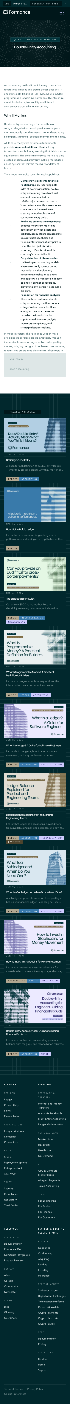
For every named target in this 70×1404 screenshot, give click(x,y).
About (7, 1275)
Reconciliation (12, 1116)
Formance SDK (12, 1249)
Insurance (43, 1275)
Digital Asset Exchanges (52, 1296)
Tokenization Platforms (51, 1301)
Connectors (11, 1142)
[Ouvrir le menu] (62, 12)
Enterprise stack (13, 1168)
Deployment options (15, 1162)
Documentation (13, 1243)
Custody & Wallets (48, 1307)
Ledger (8, 1099)
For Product (45, 1206)
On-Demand (45, 1155)
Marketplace (45, 1139)
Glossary (9, 1312)
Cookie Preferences (15, 1393)
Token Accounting (48, 1186)
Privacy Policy (35, 1389)
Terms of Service (13, 1389)
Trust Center (11, 1205)
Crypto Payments (48, 1312)
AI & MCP (9, 1173)
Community (11, 1286)
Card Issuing (45, 1253)
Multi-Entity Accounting (52, 1118)
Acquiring (43, 1259)
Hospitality (44, 1144)
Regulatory (10, 1199)
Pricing (42, 1344)
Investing (43, 1270)
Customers (10, 1317)
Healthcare (44, 1150)
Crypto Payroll (46, 1323)
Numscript (10, 1136)
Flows (7, 1110)
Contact (43, 1359)
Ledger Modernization (50, 1124)
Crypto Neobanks (48, 1318)
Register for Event (46, 3)
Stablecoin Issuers (48, 1290)
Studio (8, 1157)
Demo (41, 1364)
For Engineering (47, 1200)
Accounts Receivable (50, 1113)
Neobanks (44, 1247)
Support (42, 1370)
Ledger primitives (14, 1131)
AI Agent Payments (49, 1180)
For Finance (45, 1211)
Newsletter (10, 1292)
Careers (8, 1280)
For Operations (46, 1217)
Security (8, 1188)
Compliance (11, 1194)
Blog (6, 1306)
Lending (42, 1264)
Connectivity (11, 1105)
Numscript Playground (17, 1254)
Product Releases (14, 1260)
